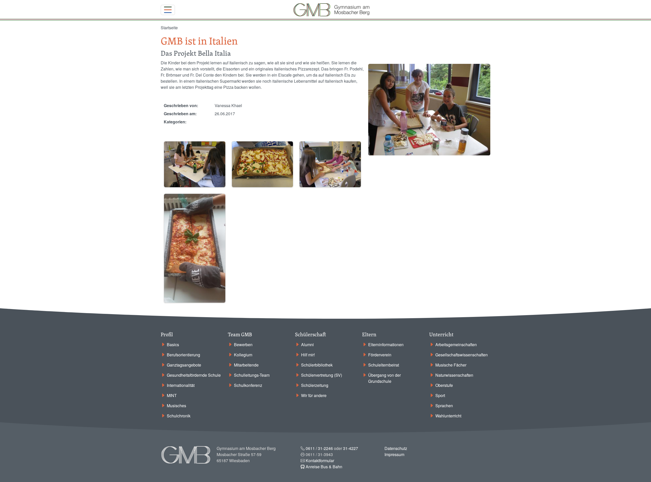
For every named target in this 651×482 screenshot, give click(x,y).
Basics (173, 344)
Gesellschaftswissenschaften (461, 355)
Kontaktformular (320, 460)
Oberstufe (444, 385)
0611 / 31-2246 (319, 448)
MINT (172, 395)
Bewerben (243, 344)
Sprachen (444, 405)
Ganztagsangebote (184, 365)
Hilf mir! (308, 355)
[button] (194, 164)
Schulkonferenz (248, 385)
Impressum (394, 454)
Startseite (169, 28)
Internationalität (181, 385)
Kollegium (243, 355)
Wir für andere (314, 395)
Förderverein (379, 355)
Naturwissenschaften (454, 375)
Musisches (176, 405)
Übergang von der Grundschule (384, 378)
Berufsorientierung (183, 355)
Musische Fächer (450, 365)
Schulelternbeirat (383, 365)
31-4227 (350, 448)
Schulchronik (178, 416)
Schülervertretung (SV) (321, 375)
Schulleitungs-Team (252, 375)
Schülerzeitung (314, 385)
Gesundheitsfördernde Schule (194, 375)
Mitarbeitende (246, 365)
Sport (440, 395)
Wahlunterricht (448, 416)
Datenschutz (395, 448)
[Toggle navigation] (168, 10)
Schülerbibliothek (317, 365)
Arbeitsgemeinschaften (456, 344)
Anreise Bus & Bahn (324, 467)
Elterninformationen (386, 344)
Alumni (307, 344)
